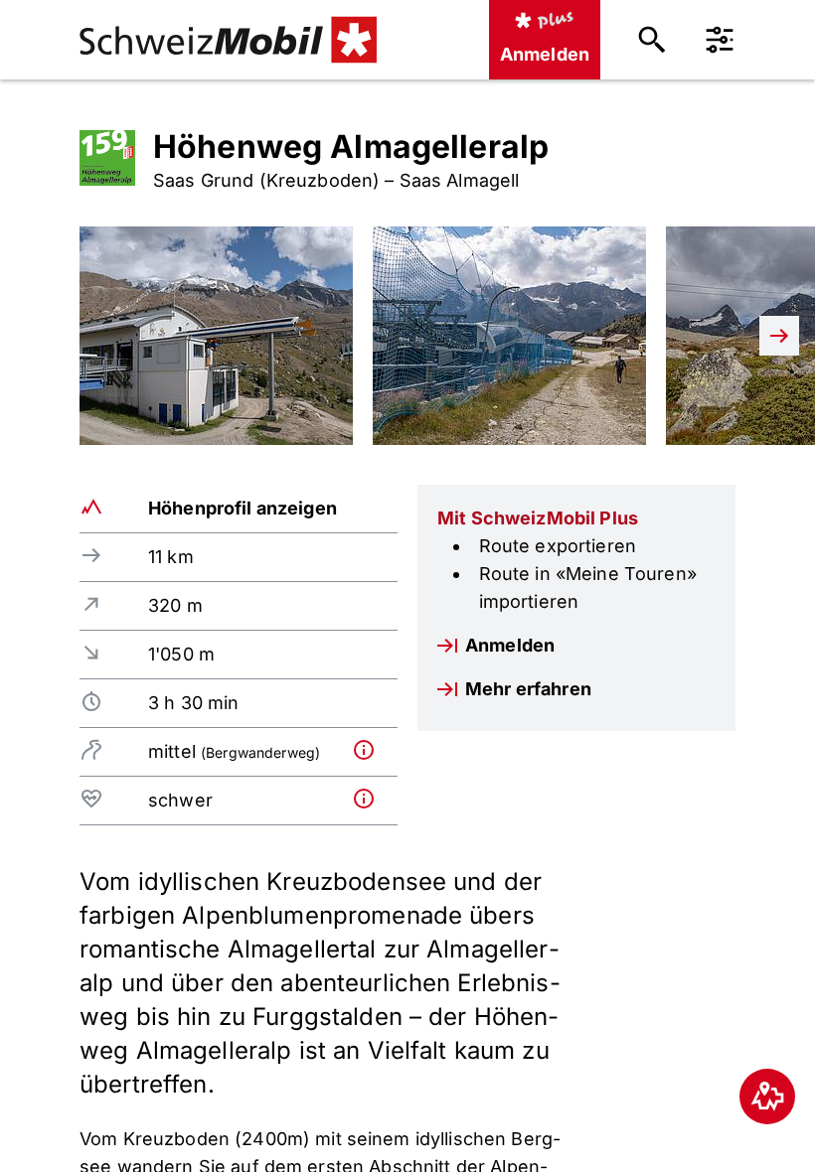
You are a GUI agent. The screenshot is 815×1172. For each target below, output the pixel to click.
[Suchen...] (652, 40)
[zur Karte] (767, 1096)
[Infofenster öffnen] (371, 750)
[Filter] (719, 40)
